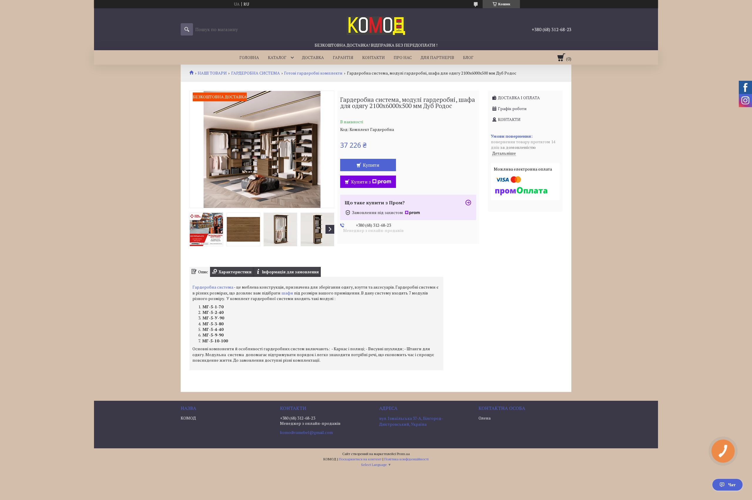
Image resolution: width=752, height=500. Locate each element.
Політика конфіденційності (406, 459)
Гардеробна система (212, 287)
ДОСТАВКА (313, 57)
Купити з (361, 182)
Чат (732, 484)
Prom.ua (403, 454)
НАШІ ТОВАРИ (212, 73)
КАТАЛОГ (277, 57)
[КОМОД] (376, 25)
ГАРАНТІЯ (343, 57)
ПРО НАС (403, 57)
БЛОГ (468, 57)
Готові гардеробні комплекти (313, 73)
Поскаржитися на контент (360, 459)
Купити (371, 165)
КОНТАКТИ (373, 57)
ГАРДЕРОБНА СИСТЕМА (255, 73)
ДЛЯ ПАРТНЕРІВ (437, 57)
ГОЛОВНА (249, 57)
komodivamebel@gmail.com (306, 432)
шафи (287, 293)
